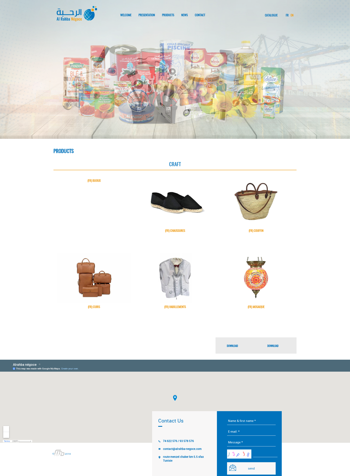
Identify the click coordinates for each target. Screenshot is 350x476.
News (184, 15)
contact (200, 15)
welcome (125, 15)
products (168, 15)
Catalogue (271, 15)
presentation (147, 15)
